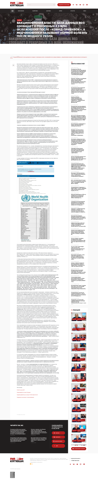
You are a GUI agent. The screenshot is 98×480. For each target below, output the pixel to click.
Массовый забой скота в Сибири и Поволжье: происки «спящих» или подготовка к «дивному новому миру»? (38, 439)
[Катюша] (16, 4)
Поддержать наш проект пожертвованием (25, 397)
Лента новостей (78, 64)
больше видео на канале (79, 448)
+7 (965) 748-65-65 (75, 460)
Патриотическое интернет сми (17, 462)
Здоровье (48, 10)
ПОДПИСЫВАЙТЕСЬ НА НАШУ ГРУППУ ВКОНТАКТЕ (27, 394)
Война (60, 10)
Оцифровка (35, 10)
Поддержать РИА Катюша (64, 4)
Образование (21, 10)
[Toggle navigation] (12, 11)
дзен (57, 445)
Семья (84, 10)
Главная (11, 56)
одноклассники (58, 441)
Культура (72, 10)
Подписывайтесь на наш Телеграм (23, 392)
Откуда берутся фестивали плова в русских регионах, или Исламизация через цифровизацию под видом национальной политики (18, 439)
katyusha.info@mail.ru (75, 458)
